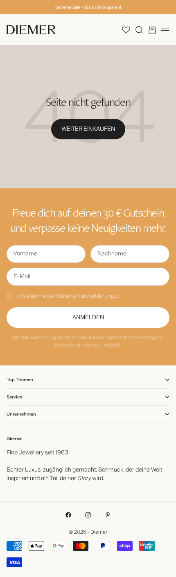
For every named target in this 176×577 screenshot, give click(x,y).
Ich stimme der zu (69, 296)
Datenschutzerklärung (85, 296)
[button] (126, 30)
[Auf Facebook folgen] (68, 515)
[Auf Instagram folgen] (88, 515)
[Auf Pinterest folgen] (107, 515)
